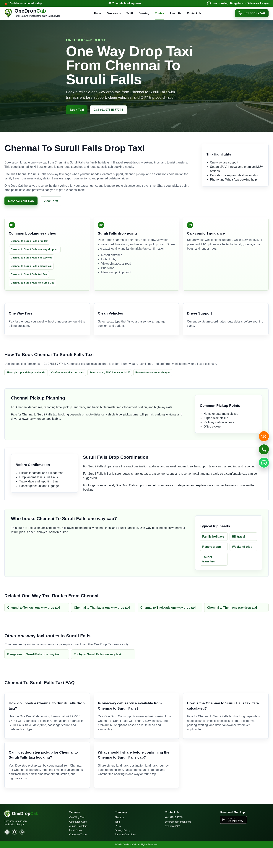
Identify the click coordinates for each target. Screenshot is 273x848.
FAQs (118, 826)
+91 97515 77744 (254, 13)
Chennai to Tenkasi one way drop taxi (33, 607)
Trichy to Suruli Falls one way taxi (97, 654)
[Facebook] (14, 832)
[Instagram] (7, 832)
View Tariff (51, 201)
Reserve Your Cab (21, 201)
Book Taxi (77, 109)
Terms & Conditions (125, 834)
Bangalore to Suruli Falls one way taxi (33, 654)
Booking (144, 13)
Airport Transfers (78, 826)
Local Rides (75, 830)
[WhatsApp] (22, 832)
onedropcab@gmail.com (178, 821)
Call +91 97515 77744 (108, 109)
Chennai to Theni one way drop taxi (232, 607)
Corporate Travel (78, 834)
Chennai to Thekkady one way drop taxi (168, 607)
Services (112, 13)
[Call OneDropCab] (264, 449)
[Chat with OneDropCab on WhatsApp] (264, 462)
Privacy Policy (122, 830)
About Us (175, 13)
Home (97, 13)
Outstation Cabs (78, 821)
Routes (159, 13)
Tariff (129, 13)
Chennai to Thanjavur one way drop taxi (102, 607)
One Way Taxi (76, 817)
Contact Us (194, 13)
